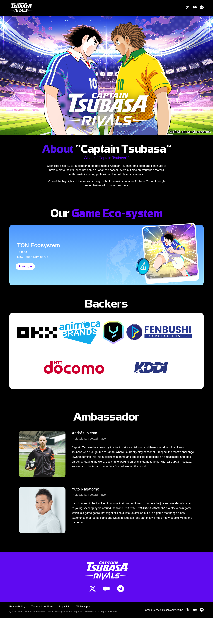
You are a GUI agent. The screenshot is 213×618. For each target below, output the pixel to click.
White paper (83, 606)
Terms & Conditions (42, 606)
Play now (25, 266)
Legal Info (64, 606)
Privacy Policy (17, 606)
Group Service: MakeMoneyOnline (164, 610)
